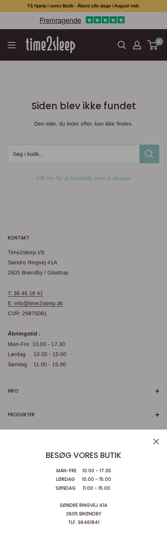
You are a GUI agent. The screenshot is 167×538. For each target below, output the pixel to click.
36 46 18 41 (28, 293)
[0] (153, 45)
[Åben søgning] (122, 45)
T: (11, 293)
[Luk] (156, 441)
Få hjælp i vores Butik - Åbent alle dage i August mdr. (83, 6)
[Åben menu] (12, 45)
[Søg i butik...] (149, 154)
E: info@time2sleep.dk (35, 303)
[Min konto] (137, 45)
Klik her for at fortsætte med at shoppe (84, 178)
